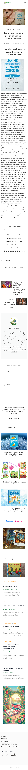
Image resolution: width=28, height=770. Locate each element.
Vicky (6, 609)
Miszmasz (6, 601)
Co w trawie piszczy (12, 581)
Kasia (6, 629)
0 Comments (21, 43)
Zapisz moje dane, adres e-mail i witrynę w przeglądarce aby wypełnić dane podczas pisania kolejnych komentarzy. (14, 410)
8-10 (7, 665)
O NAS (3, 736)
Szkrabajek (6, 43)
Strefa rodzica (17, 29)
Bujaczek (6, 672)
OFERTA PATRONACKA (9, 744)
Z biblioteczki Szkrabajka (9, 583)
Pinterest (20, 267)
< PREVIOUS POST (17, 282)
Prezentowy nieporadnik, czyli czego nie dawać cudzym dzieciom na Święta (8, 304)
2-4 (6, 581)
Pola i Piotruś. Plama (10, 586)
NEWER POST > (11, 299)
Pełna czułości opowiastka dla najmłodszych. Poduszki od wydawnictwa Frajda (11, 646)
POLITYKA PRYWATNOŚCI (10, 746)
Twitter (14, 267)
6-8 (4, 665)
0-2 (4, 581)
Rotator (9, 29)
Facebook (7, 267)
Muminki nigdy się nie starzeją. (11, 626)
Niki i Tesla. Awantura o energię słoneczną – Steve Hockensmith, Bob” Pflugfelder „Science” (20, 289)
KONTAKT (4, 739)
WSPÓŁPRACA (6, 741)
